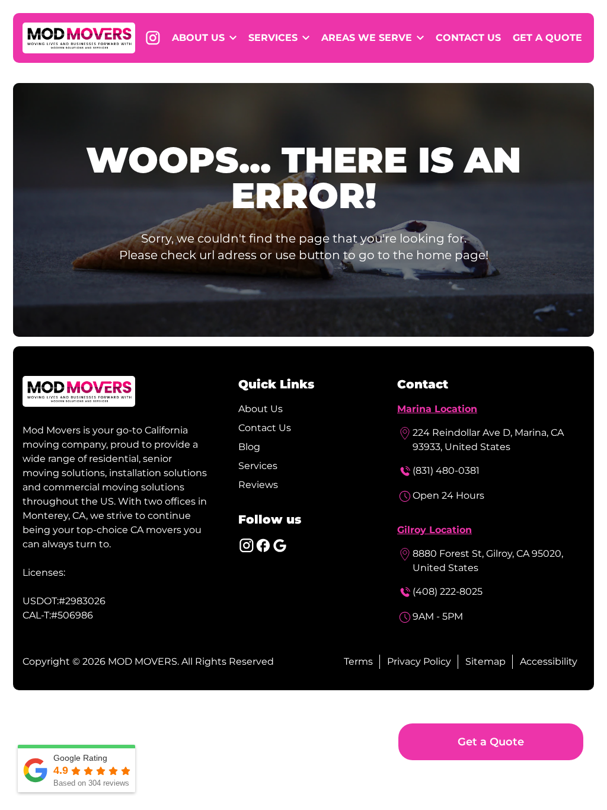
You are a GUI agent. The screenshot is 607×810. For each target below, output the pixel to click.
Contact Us (468, 37)
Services (257, 465)
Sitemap (485, 661)
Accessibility (548, 661)
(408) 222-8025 (448, 591)
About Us (260, 408)
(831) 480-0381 (446, 470)
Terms (358, 661)
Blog (249, 446)
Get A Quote (547, 37)
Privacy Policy (419, 661)
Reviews (258, 484)
